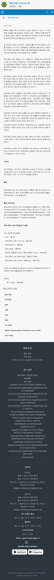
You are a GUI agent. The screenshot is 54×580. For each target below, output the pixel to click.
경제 (6, 305)
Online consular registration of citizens (27, 360)
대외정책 (8, 300)
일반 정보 (8, 295)
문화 (6, 320)
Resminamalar (27, 457)
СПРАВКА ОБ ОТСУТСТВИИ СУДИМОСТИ (27, 385)
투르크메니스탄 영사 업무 (27, 375)
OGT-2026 (9, 335)
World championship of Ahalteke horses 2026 (22, 330)
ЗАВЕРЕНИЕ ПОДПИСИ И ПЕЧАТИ (27, 442)
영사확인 (27, 378)
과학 (6, 310)
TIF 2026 (8, 325)
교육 (6, 315)
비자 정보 (27, 357)
